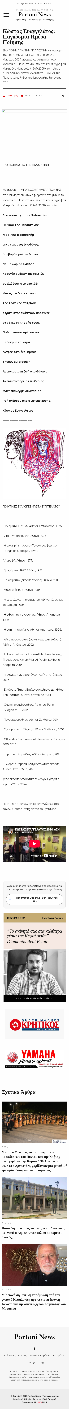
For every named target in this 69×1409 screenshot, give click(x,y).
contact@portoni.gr (34, 1362)
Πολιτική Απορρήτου (39, 1355)
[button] (6, 15)
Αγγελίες (22, 1355)
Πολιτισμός (12, 95)
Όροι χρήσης (58, 1355)
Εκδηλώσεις (10, 1355)
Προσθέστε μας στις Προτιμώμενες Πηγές (33, 899)
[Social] (34, 1348)
